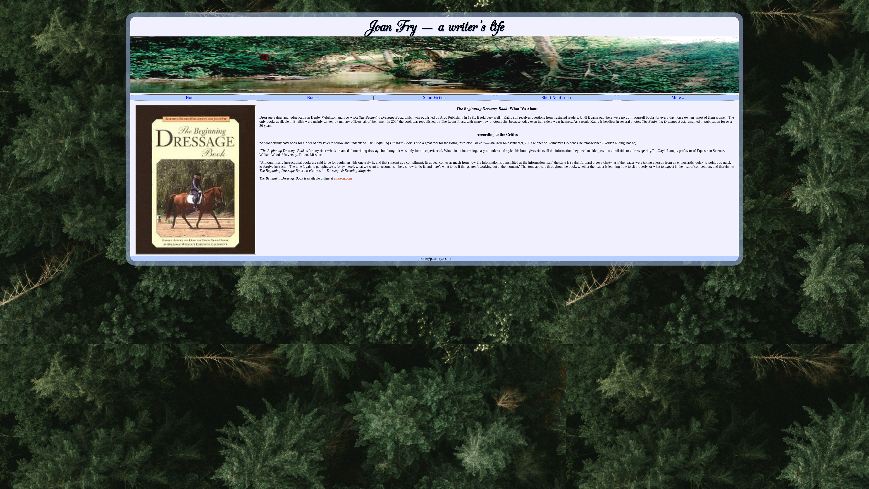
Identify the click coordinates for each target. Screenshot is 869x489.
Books (312, 97)
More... (677, 97)
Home (191, 97)
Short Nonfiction (556, 97)
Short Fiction (434, 97)
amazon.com (343, 178)
